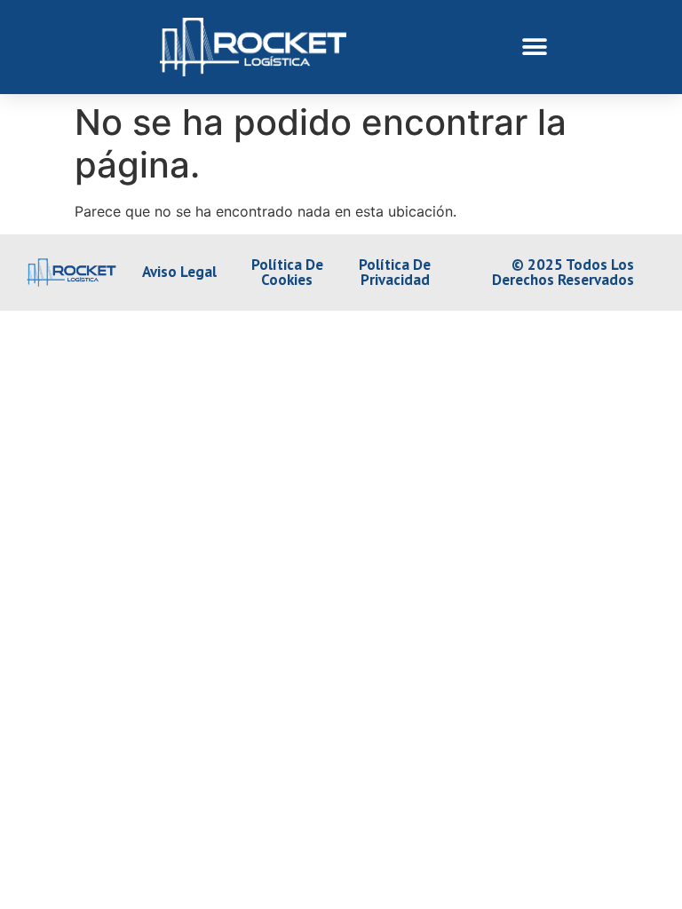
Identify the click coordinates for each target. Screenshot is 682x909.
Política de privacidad (395, 272)
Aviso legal (179, 271)
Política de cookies (287, 272)
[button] (535, 47)
